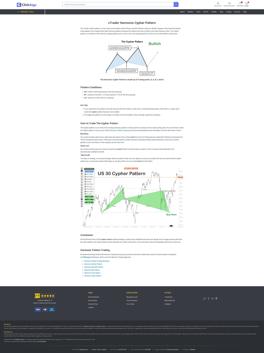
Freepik (169, 349)
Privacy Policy (92, 300)
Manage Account (132, 297)
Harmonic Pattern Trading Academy (96, 261)
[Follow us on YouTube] (212, 298)
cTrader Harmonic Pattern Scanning (116, 130)
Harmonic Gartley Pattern (93, 264)
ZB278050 (148, 349)
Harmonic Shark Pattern (92, 276)
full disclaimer (42, 341)
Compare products (229, 6)
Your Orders (130, 304)
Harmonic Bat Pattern (91, 270)
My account (217, 6)
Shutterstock (175, 349)
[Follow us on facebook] (208, 298)
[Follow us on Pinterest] (216, 298)
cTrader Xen (169, 297)
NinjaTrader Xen (170, 300)
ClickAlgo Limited (19, 339)
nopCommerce (83, 349)
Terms (99, 349)
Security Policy (93, 304)
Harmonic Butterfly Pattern (93, 267)
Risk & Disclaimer (93, 297)
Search (176, 4)
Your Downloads (131, 300)
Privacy (94, 349)
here (122, 142)
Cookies (90, 307)
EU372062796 (123, 349)
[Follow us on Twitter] (204, 298)
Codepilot (168, 304)
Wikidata (192, 349)
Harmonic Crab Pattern (92, 273)
